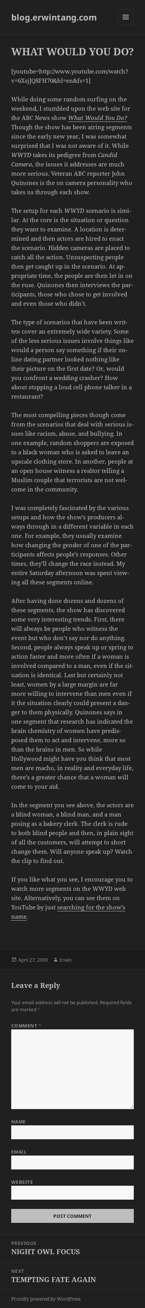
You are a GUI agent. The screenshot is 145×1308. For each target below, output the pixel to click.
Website (22, 1182)
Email (19, 1152)
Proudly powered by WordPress (45, 1299)
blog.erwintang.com (54, 17)
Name (18, 1121)
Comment (26, 1025)
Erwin (66, 960)
